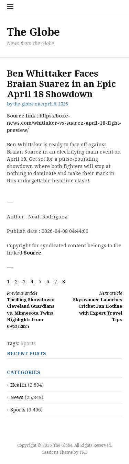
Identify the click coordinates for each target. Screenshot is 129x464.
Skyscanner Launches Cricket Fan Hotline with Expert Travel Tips (97, 306)
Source (32, 253)
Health (18, 385)
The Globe (33, 32)
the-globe (23, 103)
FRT (83, 452)
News (16, 397)
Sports (28, 343)
